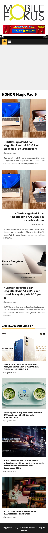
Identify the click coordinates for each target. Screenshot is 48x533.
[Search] (44, 41)
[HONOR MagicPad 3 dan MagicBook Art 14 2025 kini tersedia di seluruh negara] (24, 118)
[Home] (4, 41)
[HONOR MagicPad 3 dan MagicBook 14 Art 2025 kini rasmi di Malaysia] (24, 189)
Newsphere (35, 527)
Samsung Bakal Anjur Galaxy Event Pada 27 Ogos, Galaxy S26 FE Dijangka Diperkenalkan (22, 415)
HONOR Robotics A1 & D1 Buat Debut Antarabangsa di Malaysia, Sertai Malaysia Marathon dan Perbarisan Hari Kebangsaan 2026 (23, 464)
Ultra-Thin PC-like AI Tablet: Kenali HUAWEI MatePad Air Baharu (20, 512)
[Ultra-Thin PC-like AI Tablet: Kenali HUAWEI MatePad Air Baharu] (24, 492)
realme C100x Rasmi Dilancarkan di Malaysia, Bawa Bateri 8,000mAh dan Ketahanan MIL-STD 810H (21, 366)
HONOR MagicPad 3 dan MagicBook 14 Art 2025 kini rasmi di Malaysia (27, 217)
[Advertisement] (24, 68)
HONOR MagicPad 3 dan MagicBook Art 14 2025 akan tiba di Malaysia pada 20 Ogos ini (22, 292)
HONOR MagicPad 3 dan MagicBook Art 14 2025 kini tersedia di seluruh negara (21, 145)
